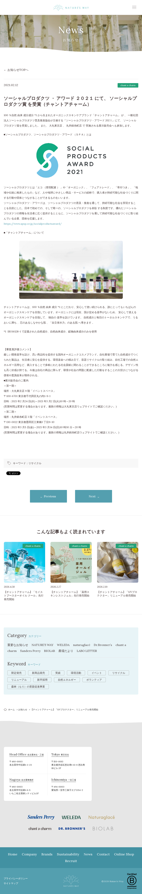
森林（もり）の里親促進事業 (28, 686)
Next (92, 496)
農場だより (65, 651)
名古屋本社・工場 (26, 754)
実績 (57, 673)
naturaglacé (81, 645)
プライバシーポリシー (16, 878)
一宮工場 (63, 780)
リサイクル (34, 463)
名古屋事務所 (21, 780)
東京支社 (60, 754)
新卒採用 (42, 679)
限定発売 (16, 673)
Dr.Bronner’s (103, 645)
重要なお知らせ (17, 645)
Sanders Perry (30, 651)
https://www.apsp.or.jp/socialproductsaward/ (33, 223)
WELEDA (63, 645)
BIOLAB (49, 651)
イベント (97, 673)
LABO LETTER (87, 651)
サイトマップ (11, 883)
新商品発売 (38, 673)
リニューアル (19, 679)
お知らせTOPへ (17, 70)
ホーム (11, 709)
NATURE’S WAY (42, 645)
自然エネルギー (67, 679)
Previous (50, 496)
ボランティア (94, 679)
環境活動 (76, 673)
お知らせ (22, 709)
